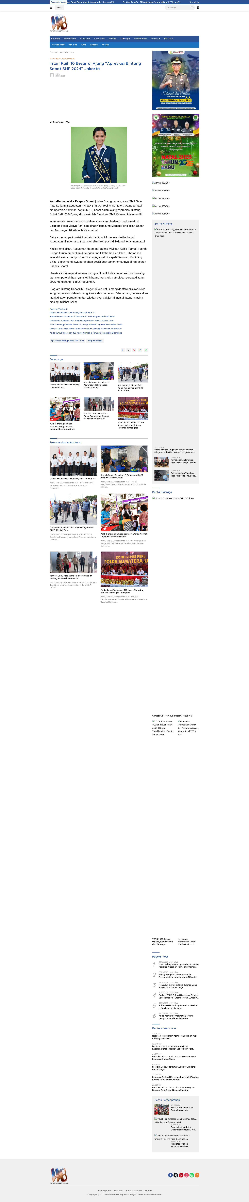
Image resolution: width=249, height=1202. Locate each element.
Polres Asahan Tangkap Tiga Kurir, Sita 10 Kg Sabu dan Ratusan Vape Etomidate (183, 474)
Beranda (55, 38)
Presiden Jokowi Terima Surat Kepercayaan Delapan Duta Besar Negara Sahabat (173, 1088)
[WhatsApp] (191, 1175)
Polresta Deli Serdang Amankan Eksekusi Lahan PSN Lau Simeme (178, 1006)
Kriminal (112, 38)
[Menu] (51, 7)
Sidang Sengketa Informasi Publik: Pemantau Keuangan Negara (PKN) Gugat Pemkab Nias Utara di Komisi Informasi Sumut (179, 975)
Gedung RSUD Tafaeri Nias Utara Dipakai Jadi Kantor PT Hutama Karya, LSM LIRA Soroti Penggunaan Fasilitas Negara (178, 996)
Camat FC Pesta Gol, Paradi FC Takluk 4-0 (172, 716)
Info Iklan (73, 44)
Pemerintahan (140, 38)
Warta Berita (55, 58)
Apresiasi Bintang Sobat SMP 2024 (67, 340)
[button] (192, 7)
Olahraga (125, 38)
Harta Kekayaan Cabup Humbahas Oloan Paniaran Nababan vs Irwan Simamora (179, 965)
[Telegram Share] (140, 350)
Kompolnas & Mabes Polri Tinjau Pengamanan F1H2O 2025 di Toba (82, 320)
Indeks (60, 7)
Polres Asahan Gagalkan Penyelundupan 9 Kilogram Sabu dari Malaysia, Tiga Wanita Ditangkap (174, 451)
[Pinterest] (181, 1175)
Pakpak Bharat (95, 340)
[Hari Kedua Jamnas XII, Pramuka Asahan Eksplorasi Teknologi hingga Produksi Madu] (161, 1109)
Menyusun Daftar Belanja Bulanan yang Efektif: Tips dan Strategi (178, 986)
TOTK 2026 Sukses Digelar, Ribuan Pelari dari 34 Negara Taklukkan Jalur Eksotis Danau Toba (162, 942)
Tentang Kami (58, 44)
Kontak (105, 44)
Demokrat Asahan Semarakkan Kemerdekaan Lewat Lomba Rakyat (182, 2)
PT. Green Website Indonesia (148, 1194)
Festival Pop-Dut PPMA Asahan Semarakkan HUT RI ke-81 (110, 2)
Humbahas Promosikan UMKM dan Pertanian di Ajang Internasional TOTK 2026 (187, 942)
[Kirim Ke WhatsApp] (146, 350)
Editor (58, 74)
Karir (83, 44)
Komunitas (99, 38)
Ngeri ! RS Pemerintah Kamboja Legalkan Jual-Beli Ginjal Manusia (174, 1037)
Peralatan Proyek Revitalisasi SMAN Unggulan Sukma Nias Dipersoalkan (181, 1145)
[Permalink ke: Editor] (52, 74)
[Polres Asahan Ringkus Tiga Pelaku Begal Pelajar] (161, 462)
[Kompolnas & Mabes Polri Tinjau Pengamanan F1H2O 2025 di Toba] (133, 372)
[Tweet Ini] (128, 350)
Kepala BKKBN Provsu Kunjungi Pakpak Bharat (72, 312)
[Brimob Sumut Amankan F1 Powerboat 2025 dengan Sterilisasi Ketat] (99, 371)
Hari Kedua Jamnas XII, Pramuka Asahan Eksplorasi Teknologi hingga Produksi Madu (182, 1108)
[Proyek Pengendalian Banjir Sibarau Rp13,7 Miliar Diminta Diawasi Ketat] (175, 1120)
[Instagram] (186, 1175)
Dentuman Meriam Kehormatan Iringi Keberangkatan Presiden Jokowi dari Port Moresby (172, 1047)
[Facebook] (170, 1175)
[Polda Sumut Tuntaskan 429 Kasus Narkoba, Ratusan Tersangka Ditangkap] (133, 408)
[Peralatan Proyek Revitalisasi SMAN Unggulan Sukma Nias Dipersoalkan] (175, 1137)
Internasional (70, 38)
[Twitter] (175, 1175)
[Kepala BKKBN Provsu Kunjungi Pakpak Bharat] (65, 372)
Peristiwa (155, 38)
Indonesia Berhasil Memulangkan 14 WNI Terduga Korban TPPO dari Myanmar (175, 1078)
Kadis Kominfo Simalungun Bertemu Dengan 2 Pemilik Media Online (176, 1017)
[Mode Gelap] (198, 7)
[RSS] (197, 1175)
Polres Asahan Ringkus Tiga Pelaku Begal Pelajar (183, 461)
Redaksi (94, 44)
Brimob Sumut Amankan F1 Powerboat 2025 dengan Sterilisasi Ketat (82, 316)
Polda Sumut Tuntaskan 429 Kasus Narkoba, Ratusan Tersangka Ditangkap (86, 333)
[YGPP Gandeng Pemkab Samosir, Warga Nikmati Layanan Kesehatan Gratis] (65, 409)
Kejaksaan (85, 38)
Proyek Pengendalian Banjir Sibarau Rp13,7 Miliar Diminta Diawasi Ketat (184, 1128)
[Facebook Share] (123, 350)
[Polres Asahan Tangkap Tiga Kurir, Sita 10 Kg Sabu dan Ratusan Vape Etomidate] (161, 475)
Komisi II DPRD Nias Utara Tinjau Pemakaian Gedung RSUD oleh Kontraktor (86, 328)
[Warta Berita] (59, 23)
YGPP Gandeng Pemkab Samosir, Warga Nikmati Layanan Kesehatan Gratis (86, 324)
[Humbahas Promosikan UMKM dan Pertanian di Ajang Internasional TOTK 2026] (188, 828)
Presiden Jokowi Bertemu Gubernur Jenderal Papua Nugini (174, 1068)
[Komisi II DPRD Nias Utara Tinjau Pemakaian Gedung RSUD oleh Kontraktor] (99, 404)
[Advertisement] (99, 100)
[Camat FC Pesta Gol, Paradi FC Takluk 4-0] (175, 605)
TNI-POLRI (168, 38)
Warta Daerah (68, 58)
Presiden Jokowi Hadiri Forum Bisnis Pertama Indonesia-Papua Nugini (174, 1057)
